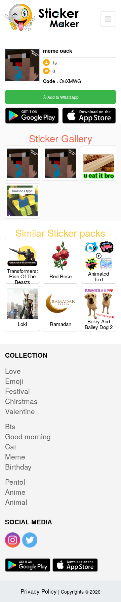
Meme (15, 456)
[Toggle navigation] (108, 19)
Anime (15, 492)
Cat (10, 446)
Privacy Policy (39, 591)
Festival (17, 391)
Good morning (28, 436)
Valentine (20, 411)
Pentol (15, 482)
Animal (16, 502)
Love (13, 371)
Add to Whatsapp (62, 97)
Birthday (18, 466)
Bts (10, 426)
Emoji (14, 381)
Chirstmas (21, 401)
